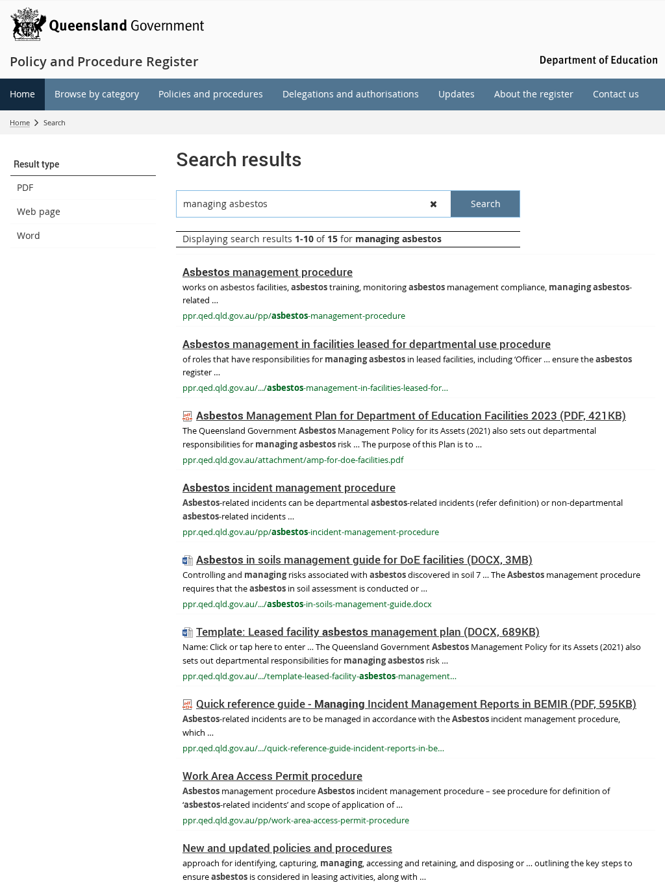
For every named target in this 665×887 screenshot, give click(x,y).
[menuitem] (22, 94)
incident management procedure (288, 487)
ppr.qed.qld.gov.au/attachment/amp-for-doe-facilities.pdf (292, 460)
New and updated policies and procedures (287, 847)
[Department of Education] (596, 59)
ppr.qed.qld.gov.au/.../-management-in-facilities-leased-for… (315, 388)
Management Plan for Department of (411, 415)
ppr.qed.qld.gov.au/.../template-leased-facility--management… (319, 676)
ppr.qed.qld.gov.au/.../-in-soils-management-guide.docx (307, 604)
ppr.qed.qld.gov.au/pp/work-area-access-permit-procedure (295, 820)
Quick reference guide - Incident (416, 703)
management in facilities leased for (366, 343)
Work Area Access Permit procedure (272, 775)
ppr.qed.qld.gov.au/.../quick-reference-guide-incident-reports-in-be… (313, 748)
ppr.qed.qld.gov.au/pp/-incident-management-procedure (310, 532)
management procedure (267, 271)
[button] (83, 164)
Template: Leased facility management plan (368, 631)
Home (20, 122)
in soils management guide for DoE (364, 559)
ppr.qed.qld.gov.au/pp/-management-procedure (293, 315)
